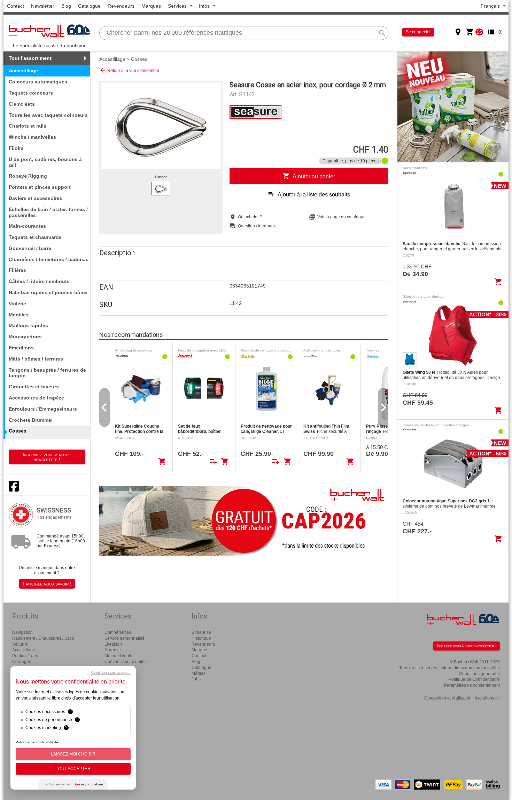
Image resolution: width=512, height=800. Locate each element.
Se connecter (418, 32)
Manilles (19, 314)
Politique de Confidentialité (474, 679)
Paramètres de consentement (472, 685)
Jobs (196, 679)
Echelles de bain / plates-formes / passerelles (48, 212)
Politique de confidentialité (37, 742)
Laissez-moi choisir (73, 754)
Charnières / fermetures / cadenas (48, 259)
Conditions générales (479, 673)
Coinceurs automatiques (38, 81)
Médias (198, 673)
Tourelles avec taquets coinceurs (48, 115)
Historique (201, 638)
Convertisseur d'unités (125, 661)
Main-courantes (27, 226)
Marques (151, 6)
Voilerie (17, 303)
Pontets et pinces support (40, 187)
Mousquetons (25, 336)
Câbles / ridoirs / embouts (39, 281)
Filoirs (16, 148)
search (382, 33)
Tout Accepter (73, 768)
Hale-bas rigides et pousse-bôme (48, 292)
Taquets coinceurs (31, 93)
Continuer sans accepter (111, 672)
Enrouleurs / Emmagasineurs (43, 409)
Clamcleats (22, 104)
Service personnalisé (124, 638)
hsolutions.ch (487, 698)
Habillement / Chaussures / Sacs (43, 638)
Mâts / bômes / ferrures (36, 359)
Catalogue (89, 6)
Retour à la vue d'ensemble (129, 70)
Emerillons (21, 347)
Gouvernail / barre (30, 248)
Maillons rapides (28, 325)
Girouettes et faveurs (34, 386)
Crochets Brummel (31, 420)
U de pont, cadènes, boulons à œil (45, 162)
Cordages (21, 661)
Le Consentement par (73, 784)
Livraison (113, 644)
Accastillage (112, 59)
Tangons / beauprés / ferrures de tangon (47, 373)
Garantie (112, 649)
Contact (15, 6)
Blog (66, 6)
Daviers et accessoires (35, 198)
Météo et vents (118, 655)
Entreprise (201, 632)
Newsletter (42, 6)
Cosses (139, 59)
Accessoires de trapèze (36, 398)
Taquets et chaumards (35, 237)
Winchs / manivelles (32, 137)
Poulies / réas (25, 655)
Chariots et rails (27, 126)
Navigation (22, 632)
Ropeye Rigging (28, 176)
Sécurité (20, 644)
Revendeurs (121, 6)
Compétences (117, 632)
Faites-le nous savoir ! (47, 584)
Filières (17, 270)
